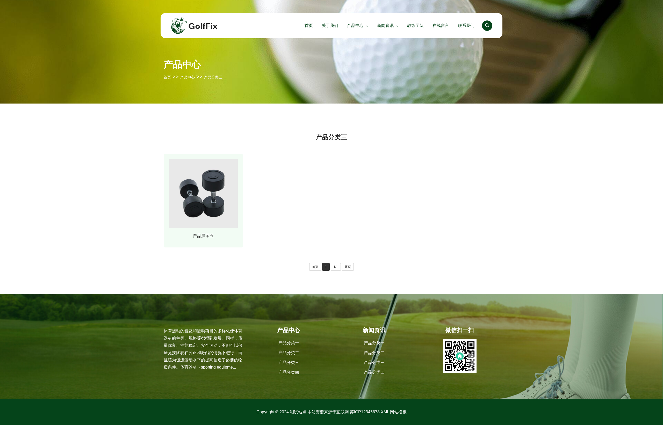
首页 (309, 25)
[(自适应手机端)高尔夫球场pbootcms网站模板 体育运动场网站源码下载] (194, 25)
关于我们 (330, 25)
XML (385, 412)
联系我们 (466, 25)
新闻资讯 (385, 25)
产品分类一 (288, 343)
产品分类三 (213, 77)
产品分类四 (288, 372)
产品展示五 (203, 235)
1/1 (336, 267)
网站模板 (398, 412)
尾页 (348, 267)
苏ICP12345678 (365, 412)
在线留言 (441, 25)
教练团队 (415, 25)
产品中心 (355, 25)
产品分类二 (288, 352)
